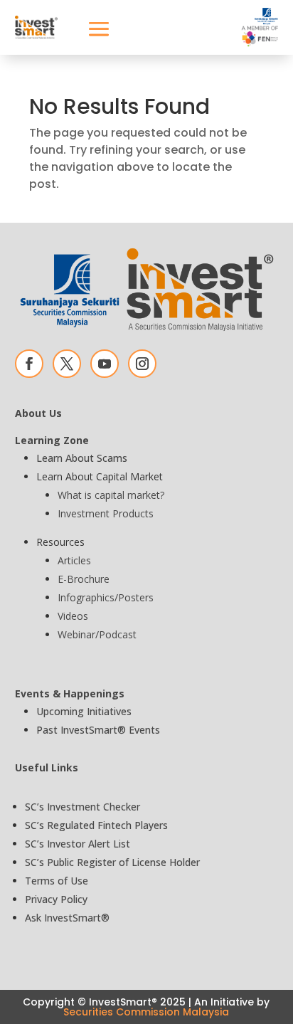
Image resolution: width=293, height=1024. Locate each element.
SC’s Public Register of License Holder (112, 862)
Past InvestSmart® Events (98, 730)
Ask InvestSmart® (67, 917)
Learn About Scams (81, 458)
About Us (38, 413)
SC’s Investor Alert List (77, 843)
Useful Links (46, 767)
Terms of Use (56, 880)
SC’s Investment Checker (82, 806)
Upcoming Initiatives (84, 711)
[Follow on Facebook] (29, 363)
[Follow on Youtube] (104, 363)
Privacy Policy (56, 899)
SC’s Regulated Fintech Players (96, 825)
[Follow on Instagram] (142, 363)
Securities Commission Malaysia (146, 1012)
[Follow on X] (67, 363)
